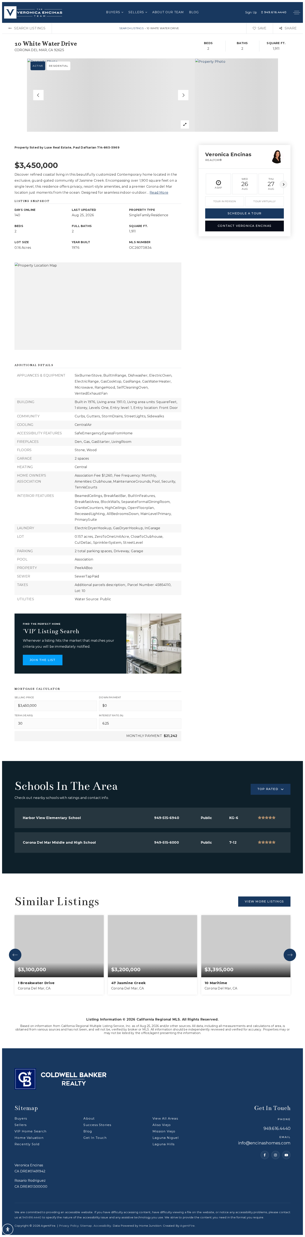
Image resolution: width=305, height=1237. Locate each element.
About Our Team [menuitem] (168, 12)
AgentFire (187, 1225)
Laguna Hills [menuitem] (163, 1144)
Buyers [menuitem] (113, 12)
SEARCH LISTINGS (131, 28)
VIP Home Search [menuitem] (30, 1131)
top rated (267, 789)
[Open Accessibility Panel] (7, 1229)
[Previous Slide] (38, 95)
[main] (152, 535)
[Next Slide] (183, 95)
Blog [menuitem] (194, 12)
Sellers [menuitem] (136, 12)
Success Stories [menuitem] (97, 1125)
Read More (159, 192)
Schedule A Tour (244, 213)
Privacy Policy (69, 1225)
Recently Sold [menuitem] (27, 1144)
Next (283, 184)
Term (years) (24, 715)
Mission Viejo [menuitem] (164, 1131)
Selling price (24, 697)
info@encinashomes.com (264, 1143)
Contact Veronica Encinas (244, 226)
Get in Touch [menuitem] (94, 1138)
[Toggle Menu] (297, 12)
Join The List (43, 660)
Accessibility (102, 1225)
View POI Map (98, 306)
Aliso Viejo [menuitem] (161, 1125)
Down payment (110, 697)
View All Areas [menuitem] (165, 1118)
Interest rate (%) (111, 715)
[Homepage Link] (33, 12)
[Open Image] (110, 95)
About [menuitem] (89, 1118)
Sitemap (86, 1225)
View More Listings (264, 901)
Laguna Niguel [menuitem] (165, 1138)
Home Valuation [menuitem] (29, 1138)
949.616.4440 (275, 12)
